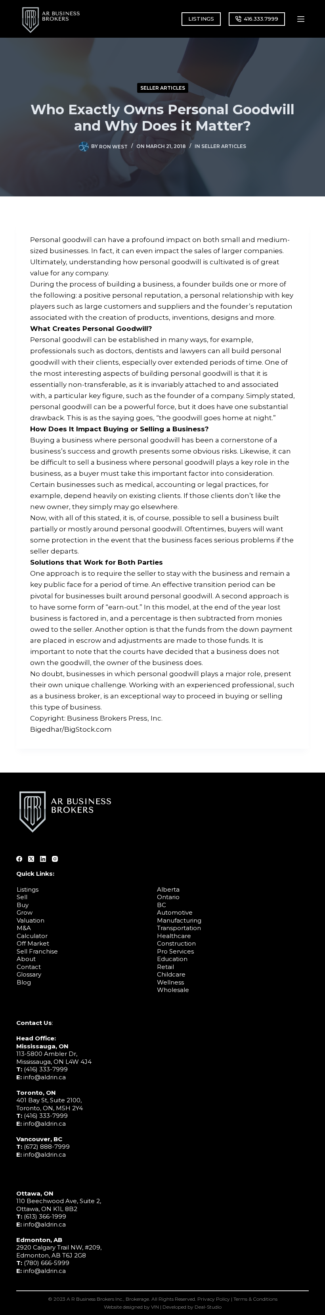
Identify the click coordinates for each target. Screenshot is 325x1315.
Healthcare (174, 936)
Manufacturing (179, 920)
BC (161, 905)
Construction (176, 943)
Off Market (33, 943)
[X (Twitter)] (31, 859)
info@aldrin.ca (44, 1077)
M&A (24, 928)
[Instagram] (55, 859)
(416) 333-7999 (46, 1069)
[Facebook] (19, 859)
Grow (24, 912)
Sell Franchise (37, 951)
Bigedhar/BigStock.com (71, 729)
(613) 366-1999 (45, 1216)
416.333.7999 (261, 18)
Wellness (170, 982)
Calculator (32, 936)
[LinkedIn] (43, 859)
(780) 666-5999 (46, 1263)
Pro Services (175, 951)
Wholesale (173, 990)
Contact (29, 967)
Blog (24, 982)
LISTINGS (201, 18)
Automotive (175, 912)
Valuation (30, 920)
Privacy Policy (213, 1299)
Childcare (171, 974)
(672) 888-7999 (47, 1146)
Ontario (168, 897)
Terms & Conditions (255, 1299)
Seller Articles (162, 88)
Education (172, 959)
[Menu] (301, 19)
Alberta (168, 889)
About (26, 959)
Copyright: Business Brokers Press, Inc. (96, 718)
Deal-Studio (208, 1307)
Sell (22, 897)
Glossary (29, 974)
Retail (165, 967)
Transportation (179, 928)
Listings (27, 889)
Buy (23, 905)
